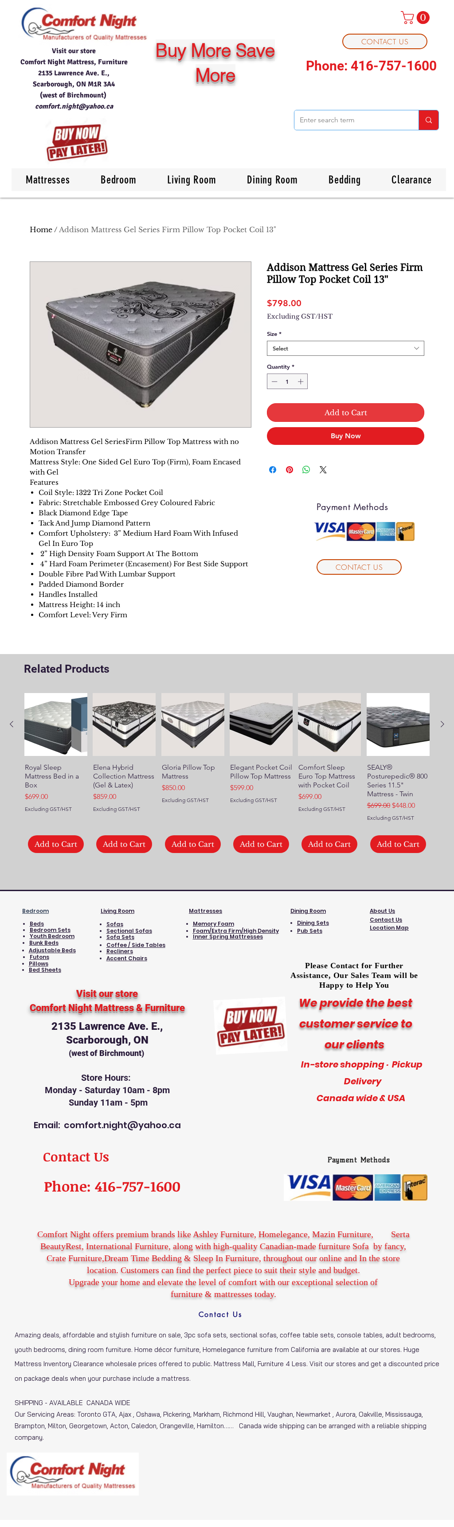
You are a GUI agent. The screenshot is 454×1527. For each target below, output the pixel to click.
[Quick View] (55, 724)
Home (41, 229)
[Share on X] (323, 469)
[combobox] (345, 348)
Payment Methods (359, 1160)
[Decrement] (273, 381)
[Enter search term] (428, 120)
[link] (417, 17)
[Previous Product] (11, 724)
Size (274, 333)
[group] (227, 773)
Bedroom (35, 911)
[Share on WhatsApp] (306, 469)
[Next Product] (442, 724)
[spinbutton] (287, 381)
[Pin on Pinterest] (289, 469)
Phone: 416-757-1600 (371, 66)
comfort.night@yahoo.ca (74, 106)
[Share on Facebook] (272, 469)
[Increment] (301, 381)
